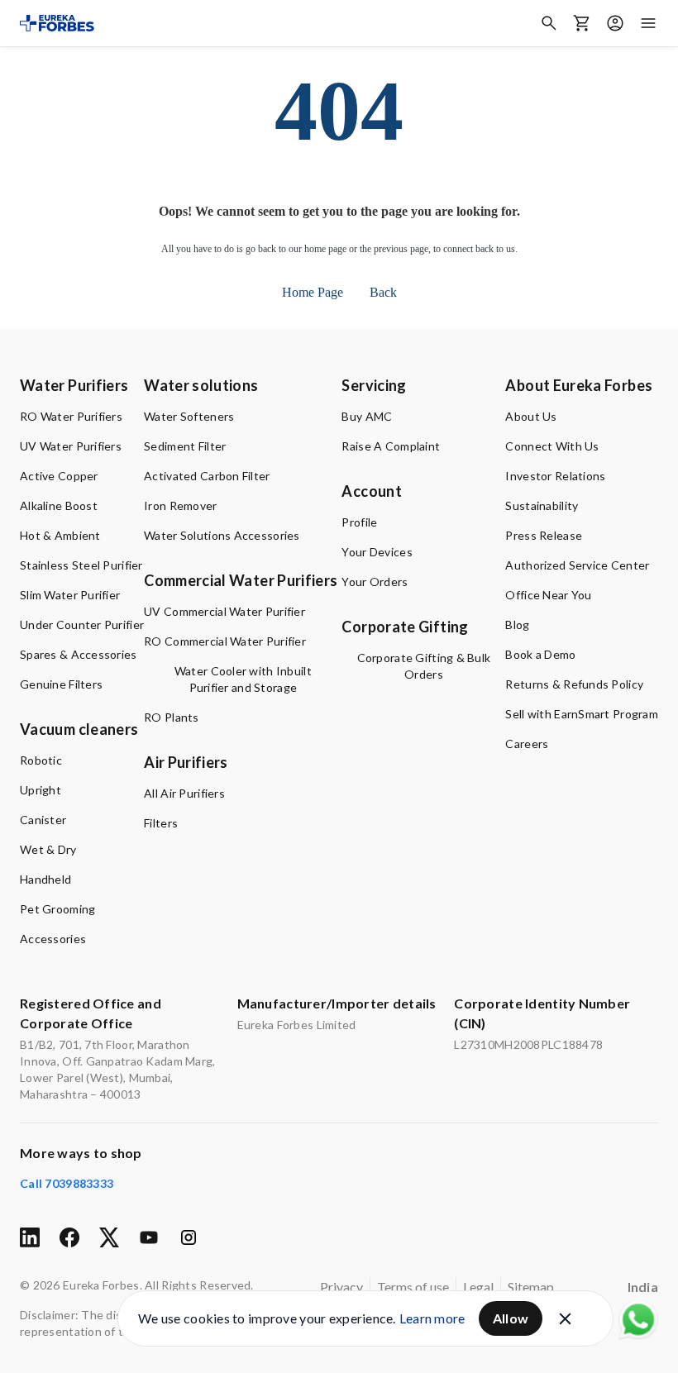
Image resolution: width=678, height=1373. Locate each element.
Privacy (341, 1286)
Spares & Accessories (78, 654)
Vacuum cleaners (79, 729)
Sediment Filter (185, 446)
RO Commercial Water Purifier (225, 641)
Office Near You (548, 595)
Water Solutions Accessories (222, 535)
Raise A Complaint (390, 446)
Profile (359, 522)
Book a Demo (540, 654)
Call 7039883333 (66, 1183)
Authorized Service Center (577, 565)
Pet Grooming (57, 909)
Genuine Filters (61, 684)
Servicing (373, 385)
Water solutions (201, 385)
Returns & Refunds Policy (574, 684)
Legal (478, 1286)
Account (371, 491)
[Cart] (582, 23)
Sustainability (541, 505)
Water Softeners (189, 416)
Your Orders (374, 581)
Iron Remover (180, 505)
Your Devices (376, 552)
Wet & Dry (48, 849)
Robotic (41, 760)
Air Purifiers (186, 762)
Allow (511, 1318)
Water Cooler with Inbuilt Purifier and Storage (243, 679)
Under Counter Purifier (82, 624)
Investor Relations (555, 476)
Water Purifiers (74, 385)
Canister (43, 820)
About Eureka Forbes (578, 385)
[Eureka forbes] (57, 23)
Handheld (45, 879)
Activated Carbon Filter (207, 476)
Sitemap (531, 1286)
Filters (161, 823)
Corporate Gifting (404, 626)
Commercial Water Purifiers (240, 580)
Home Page (312, 292)
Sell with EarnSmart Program (581, 714)
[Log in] (615, 23)
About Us (530, 416)
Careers (526, 744)
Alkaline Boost (59, 505)
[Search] (549, 23)
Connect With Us (552, 446)
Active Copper (59, 476)
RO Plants (171, 717)
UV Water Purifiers (71, 446)
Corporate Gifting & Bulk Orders (424, 666)
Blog (517, 624)
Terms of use (413, 1286)
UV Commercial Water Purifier (224, 611)
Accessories (53, 939)
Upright (40, 790)
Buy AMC (366, 416)
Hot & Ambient (60, 535)
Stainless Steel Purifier (81, 565)
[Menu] (648, 23)
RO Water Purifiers (71, 416)
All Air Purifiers (184, 793)
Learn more (432, 1318)
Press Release (543, 535)
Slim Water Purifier (70, 595)
